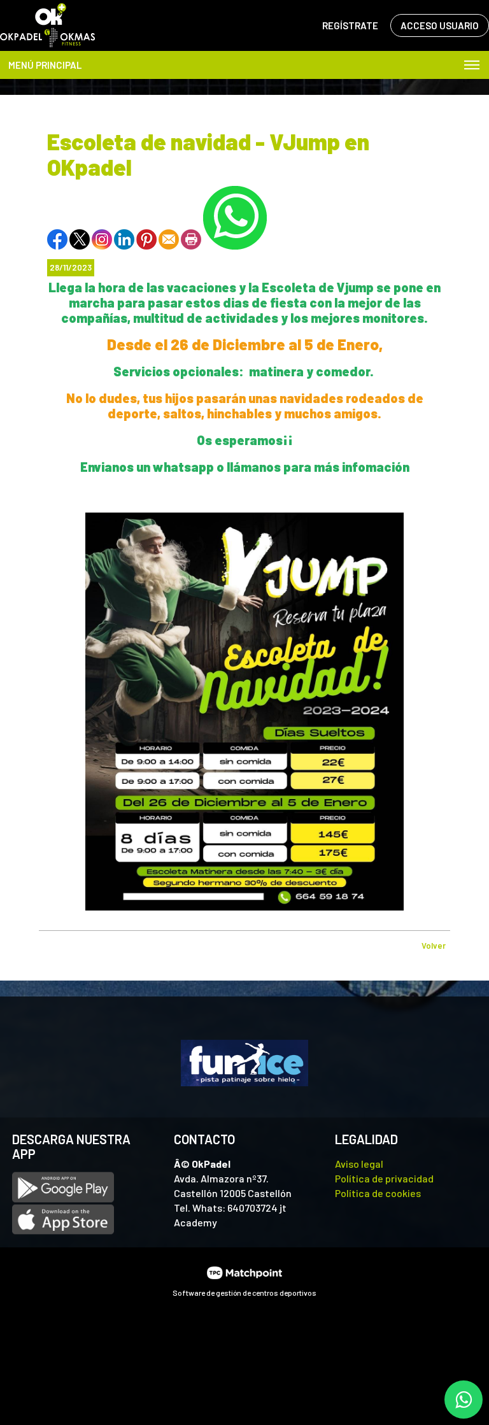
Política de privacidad (384, 1178)
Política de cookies (378, 1193)
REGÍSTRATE (350, 25)
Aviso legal (359, 1164)
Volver (434, 945)
